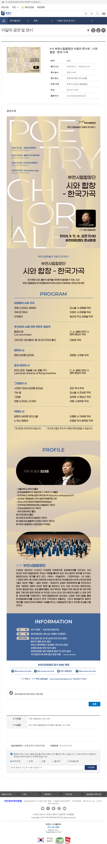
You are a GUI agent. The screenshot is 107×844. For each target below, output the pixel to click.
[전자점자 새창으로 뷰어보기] (93, 30)
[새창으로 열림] (45, 840)
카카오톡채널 (53, 808)
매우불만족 (73, 761)
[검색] (97, 13)
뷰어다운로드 (53, 803)
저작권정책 (76, 801)
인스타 (59, 808)
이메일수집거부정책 (61, 801)
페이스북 (48, 808)
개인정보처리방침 (13, 801)
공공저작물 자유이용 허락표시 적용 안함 (29, 694)
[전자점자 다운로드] (98, 30)
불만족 (57, 761)
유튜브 (64, 808)
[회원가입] (92, 13)
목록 (94, 704)
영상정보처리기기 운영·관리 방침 (37, 801)
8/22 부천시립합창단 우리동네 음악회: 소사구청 (49, 725)
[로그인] (86, 13)
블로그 (42, 808)
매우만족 (16, 761)
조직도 (99, 801)
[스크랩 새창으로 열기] (88, 30)
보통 (43, 761)
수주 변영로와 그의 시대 (39, 719)
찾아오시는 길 (89, 801)
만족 (30, 761)
